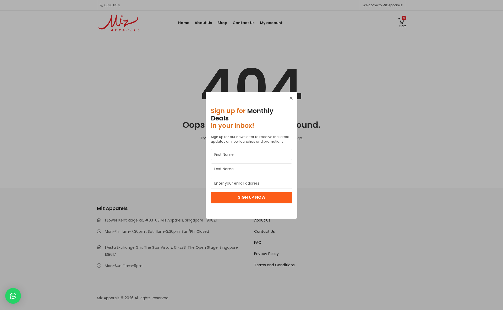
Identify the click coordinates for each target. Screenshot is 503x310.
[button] (13, 296)
